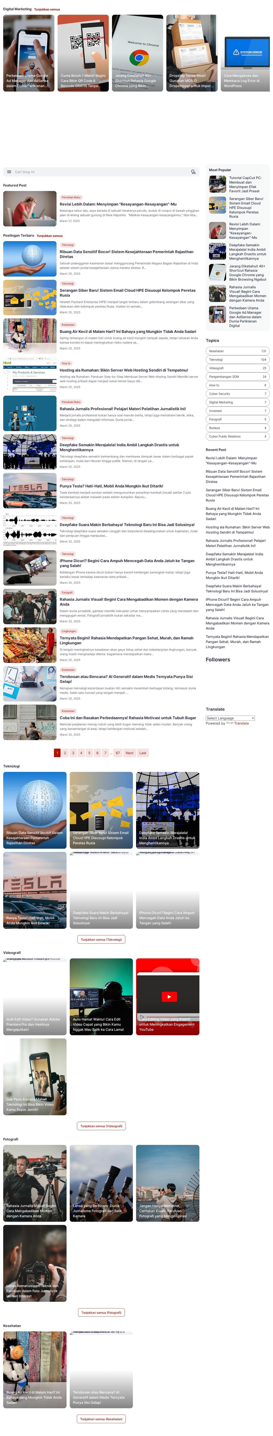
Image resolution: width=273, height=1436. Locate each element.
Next (130, 753)
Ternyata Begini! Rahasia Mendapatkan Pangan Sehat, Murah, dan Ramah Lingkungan (126, 640)
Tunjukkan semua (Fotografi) (101, 1312)
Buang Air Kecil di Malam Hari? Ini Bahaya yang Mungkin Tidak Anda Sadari (128, 331)
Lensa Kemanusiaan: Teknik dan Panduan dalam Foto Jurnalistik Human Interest (32, 1291)
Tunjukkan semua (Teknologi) (101, 939)
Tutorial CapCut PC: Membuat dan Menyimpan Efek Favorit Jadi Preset (245, 184)
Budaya (237, 428)
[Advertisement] (131, 128)
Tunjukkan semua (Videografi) (101, 1126)
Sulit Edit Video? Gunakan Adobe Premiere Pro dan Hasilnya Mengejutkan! (33, 1024)
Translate (241, 723)
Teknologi (68, 244)
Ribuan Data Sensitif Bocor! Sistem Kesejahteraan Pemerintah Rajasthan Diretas (126, 254)
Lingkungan (69, 631)
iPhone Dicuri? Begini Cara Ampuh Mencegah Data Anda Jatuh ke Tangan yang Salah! (127, 563)
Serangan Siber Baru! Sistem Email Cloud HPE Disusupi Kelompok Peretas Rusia (128, 292)
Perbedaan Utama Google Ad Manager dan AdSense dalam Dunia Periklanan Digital (27, 80)
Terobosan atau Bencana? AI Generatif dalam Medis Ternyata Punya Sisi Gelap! (126, 679)
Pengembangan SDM (237, 376)
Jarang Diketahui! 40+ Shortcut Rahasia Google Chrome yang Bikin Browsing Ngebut (135, 80)
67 (118, 753)
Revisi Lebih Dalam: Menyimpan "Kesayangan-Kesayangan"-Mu (118, 204)
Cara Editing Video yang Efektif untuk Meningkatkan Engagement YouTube (167, 1024)
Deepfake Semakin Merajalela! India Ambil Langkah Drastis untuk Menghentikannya (119, 447)
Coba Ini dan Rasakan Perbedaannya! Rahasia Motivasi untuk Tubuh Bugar (128, 718)
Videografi (237, 368)
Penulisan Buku (71, 197)
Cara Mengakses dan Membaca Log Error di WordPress (242, 80)
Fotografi (67, 592)
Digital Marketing (237, 402)
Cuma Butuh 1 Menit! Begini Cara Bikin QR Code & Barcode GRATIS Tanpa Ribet (83, 80)
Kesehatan (68, 324)
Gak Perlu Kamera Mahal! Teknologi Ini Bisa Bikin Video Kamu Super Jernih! (30, 1104)
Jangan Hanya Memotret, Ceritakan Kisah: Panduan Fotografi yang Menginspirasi (163, 1211)
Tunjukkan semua (47, 9)
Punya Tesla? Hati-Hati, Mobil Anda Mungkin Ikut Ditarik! (111, 486)
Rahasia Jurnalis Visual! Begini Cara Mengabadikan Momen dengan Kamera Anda (129, 601)
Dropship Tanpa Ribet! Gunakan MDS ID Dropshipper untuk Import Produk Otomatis (191, 80)
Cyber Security (237, 393)
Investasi (237, 411)
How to (66, 363)
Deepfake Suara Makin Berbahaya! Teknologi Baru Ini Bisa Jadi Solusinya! (127, 524)
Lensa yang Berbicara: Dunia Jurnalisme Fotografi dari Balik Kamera (97, 1211)
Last (142, 753)
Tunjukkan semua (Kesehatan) (101, 1419)
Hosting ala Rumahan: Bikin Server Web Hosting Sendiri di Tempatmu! (124, 370)
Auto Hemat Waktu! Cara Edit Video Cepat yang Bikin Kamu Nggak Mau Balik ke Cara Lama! (98, 1024)
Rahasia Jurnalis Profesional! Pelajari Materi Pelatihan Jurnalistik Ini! (123, 409)
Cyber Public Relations (237, 436)
